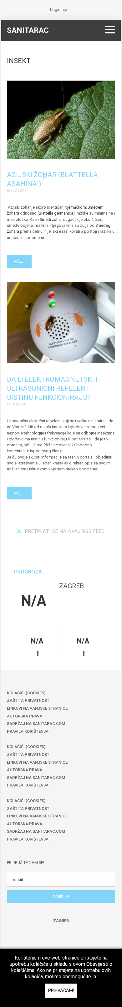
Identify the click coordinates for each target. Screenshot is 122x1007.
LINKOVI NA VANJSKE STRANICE (37, 708)
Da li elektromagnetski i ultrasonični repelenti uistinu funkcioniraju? (52, 388)
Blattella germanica (56, 213)
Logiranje (58, 9)
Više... (19, 261)
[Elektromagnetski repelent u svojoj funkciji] (61, 322)
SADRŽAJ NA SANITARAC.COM (36, 723)
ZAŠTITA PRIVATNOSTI (29, 700)
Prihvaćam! (61, 990)
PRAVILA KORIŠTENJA (27, 731)
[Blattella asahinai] (61, 120)
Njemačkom (75, 207)
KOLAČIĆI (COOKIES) (26, 693)
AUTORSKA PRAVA (24, 716)
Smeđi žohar (51, 219)
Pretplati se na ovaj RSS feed (65, 531)
